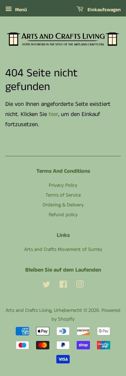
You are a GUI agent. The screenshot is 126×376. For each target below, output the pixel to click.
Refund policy (63, 214)
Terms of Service (63, 195)
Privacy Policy (63, 185)
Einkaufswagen (103, 9)
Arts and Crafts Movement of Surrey (63, 249)
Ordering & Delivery (63, 204)
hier (53, 114)
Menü (20, 9)
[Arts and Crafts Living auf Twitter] (46, 285)
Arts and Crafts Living (28, 310)
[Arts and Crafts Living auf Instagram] (80, 285)
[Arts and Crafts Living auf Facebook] (63, 285)
